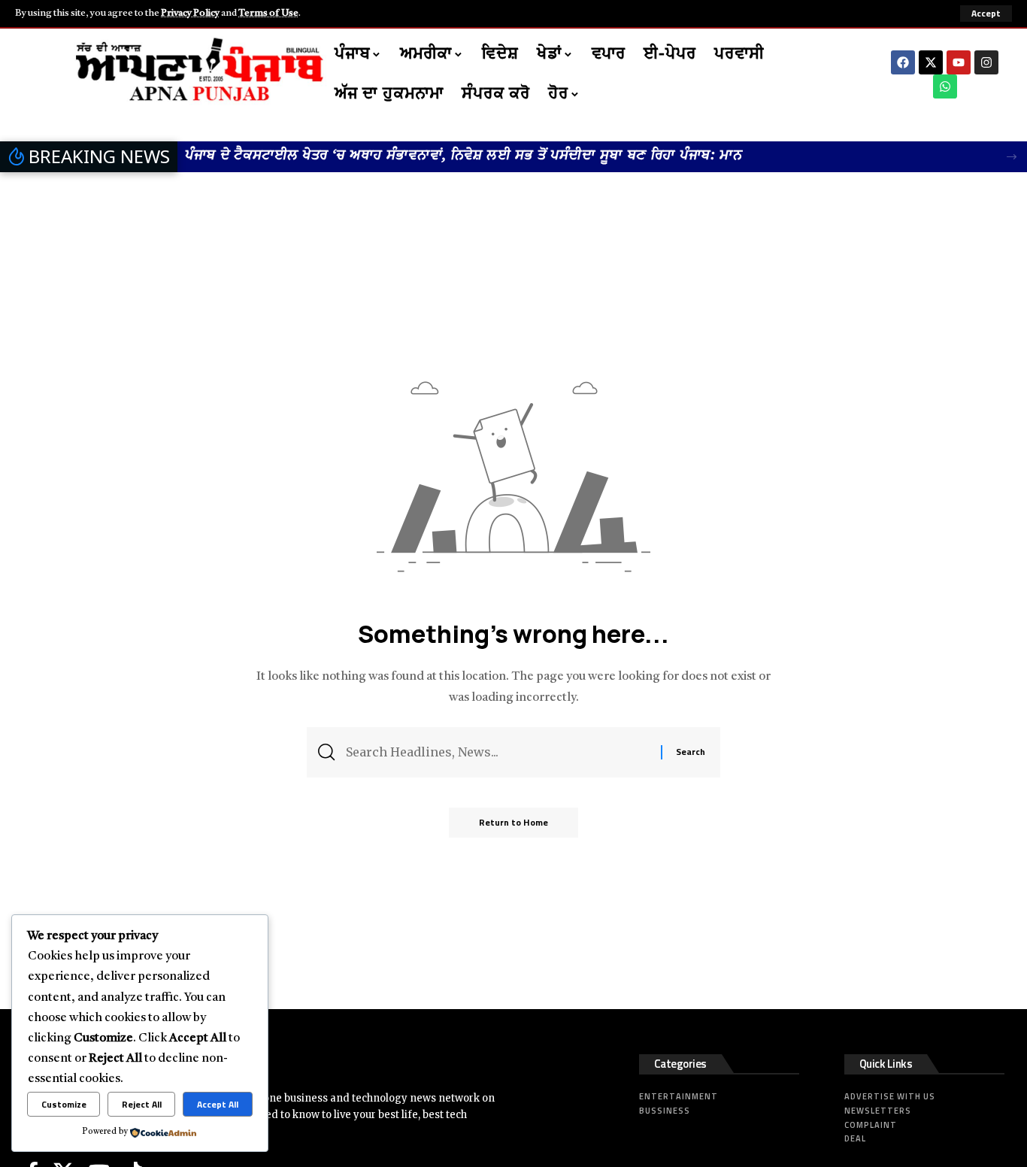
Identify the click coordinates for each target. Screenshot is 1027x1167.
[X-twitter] (931, 62)
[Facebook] (903, 62)
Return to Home (513, 822)
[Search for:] (498, 752)
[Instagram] (986, 62)
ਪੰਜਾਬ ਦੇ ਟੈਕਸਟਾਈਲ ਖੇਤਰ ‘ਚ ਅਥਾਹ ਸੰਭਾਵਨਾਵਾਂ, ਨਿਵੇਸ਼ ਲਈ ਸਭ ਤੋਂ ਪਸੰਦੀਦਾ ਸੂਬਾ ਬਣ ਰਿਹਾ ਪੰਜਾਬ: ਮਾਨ (464, 156)
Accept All (217, 1104)
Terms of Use (268, 13)
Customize (63, 1104)
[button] (986, 13)
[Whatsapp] (945, 86)
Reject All (142, 1104)
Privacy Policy (190, 13)
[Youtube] (959, 62)
